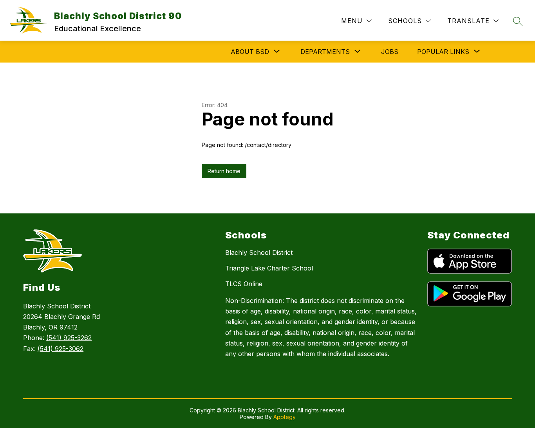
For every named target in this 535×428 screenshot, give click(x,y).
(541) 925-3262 (69, 338)
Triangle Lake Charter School (269, 268)
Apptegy (284, 417)
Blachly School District (259, 252)
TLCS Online (243, 284)
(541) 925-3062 (60, 349)
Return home (224, 171)
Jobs (389, 52)
